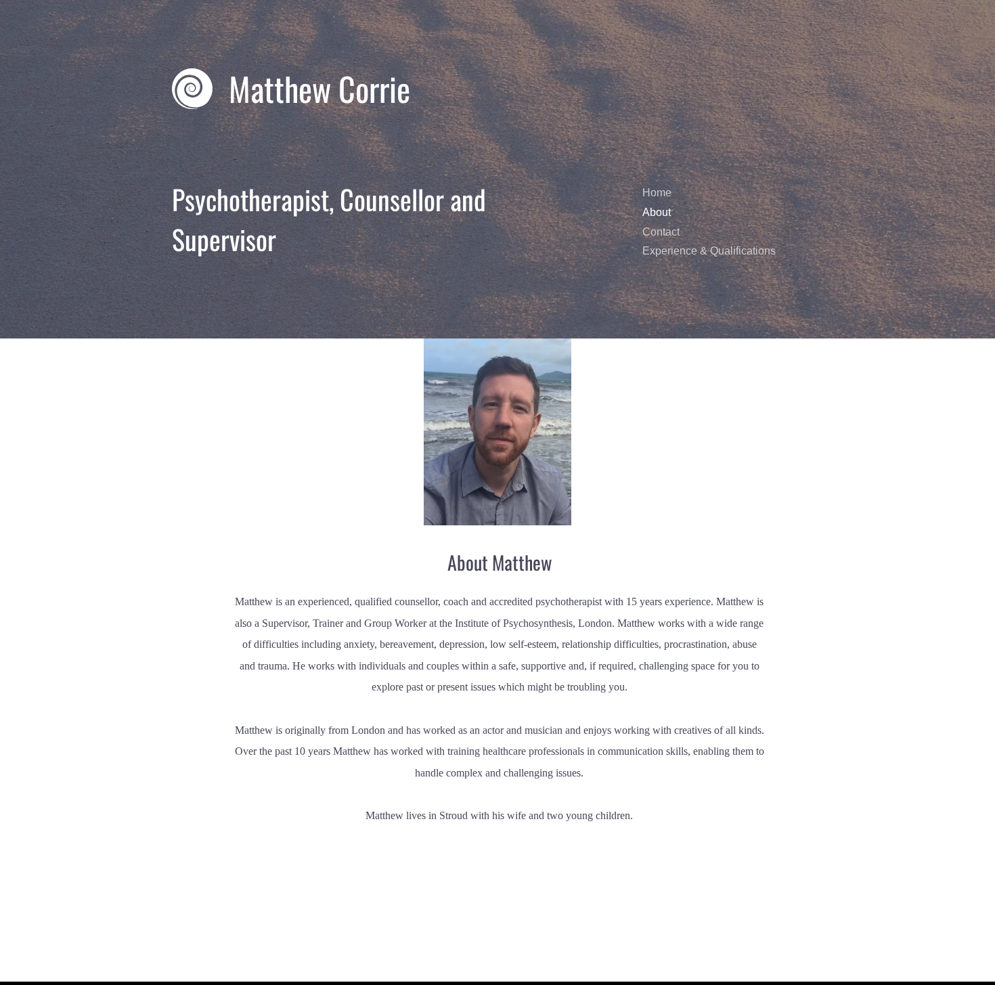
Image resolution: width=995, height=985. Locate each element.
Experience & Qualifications (709, 251)
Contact (661, 232)
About (656, 212)
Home (656, 192)
